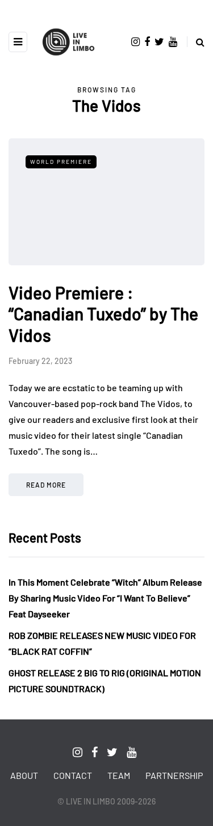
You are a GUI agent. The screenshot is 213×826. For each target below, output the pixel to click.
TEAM (118, 775)
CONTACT (72, 775)
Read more (46, 485)
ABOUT (24, 775)
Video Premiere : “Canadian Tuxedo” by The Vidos (103, 313)
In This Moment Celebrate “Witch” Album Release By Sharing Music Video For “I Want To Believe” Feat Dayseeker (105, 598)
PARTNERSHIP (174, 775)
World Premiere (61, 161)
